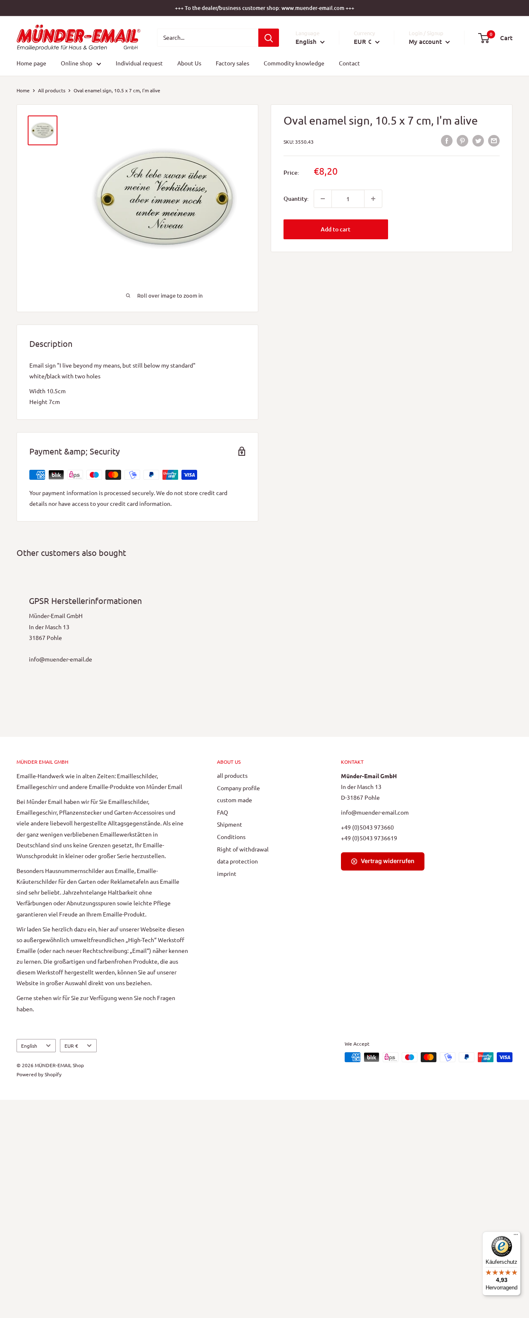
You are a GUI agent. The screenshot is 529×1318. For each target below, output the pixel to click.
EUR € (71, 1045)
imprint (226, 873)
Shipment (229, 824)
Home (23, 90)
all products (232, 775)
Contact (349, 63)
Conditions (231, 836)
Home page (31, 63)
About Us (189, 63)
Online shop (76, 63)
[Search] (268, 38)
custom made (234, 799)
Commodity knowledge (294, 63)
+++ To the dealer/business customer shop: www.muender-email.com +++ (264, 8)
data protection (237, 861)
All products (51, 90)
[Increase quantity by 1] (373, 198)
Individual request (139, 63)
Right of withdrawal (243, 849)
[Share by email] (494, 141)
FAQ (222, 812)
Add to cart (335, 229)
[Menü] (516, 1236)
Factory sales (232, 63)
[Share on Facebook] (447, 141)
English (29, 1045)
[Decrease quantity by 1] (322, 198)
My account (426, 41)
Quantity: (296, 198)
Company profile (238, 787)
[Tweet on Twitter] (478, 141)
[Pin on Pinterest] (462, 141)
